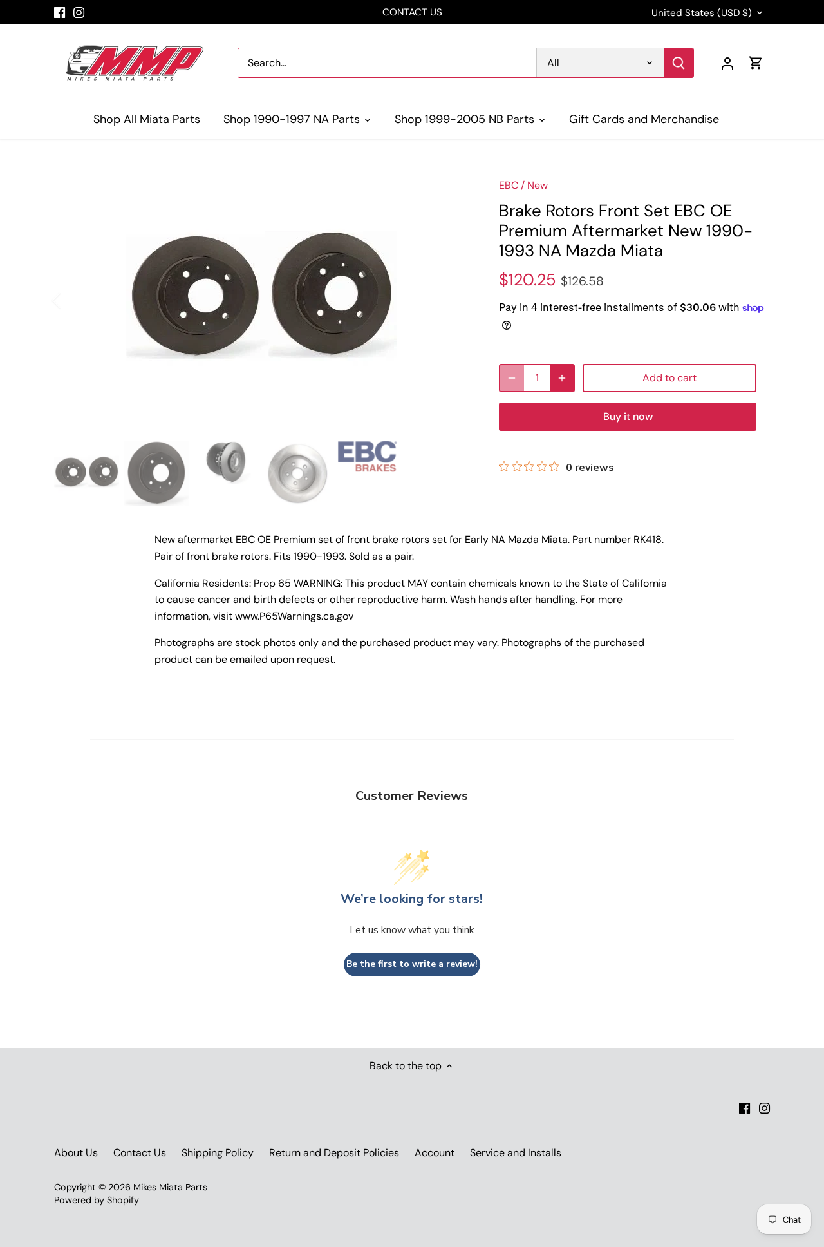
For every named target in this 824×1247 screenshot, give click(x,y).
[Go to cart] (755, 63)
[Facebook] (59, 12)
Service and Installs (515, 1152)
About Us (76, 1152)
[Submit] (678, 62)
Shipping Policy (218, 1152)
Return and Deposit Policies (334, 1152)
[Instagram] (78, 12)
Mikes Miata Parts (170, 1187)
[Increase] (562, 378)
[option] (261, 300)
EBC (508, 185)
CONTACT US (412, 12)
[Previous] (73, 300)
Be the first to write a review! (412, 964)
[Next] (449, 300)
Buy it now (628, 416)
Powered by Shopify (96, 1200)
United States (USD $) (701, 13)
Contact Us (139, 1152)
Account (434, 1152)
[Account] (727, 63)
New (537, 185)
